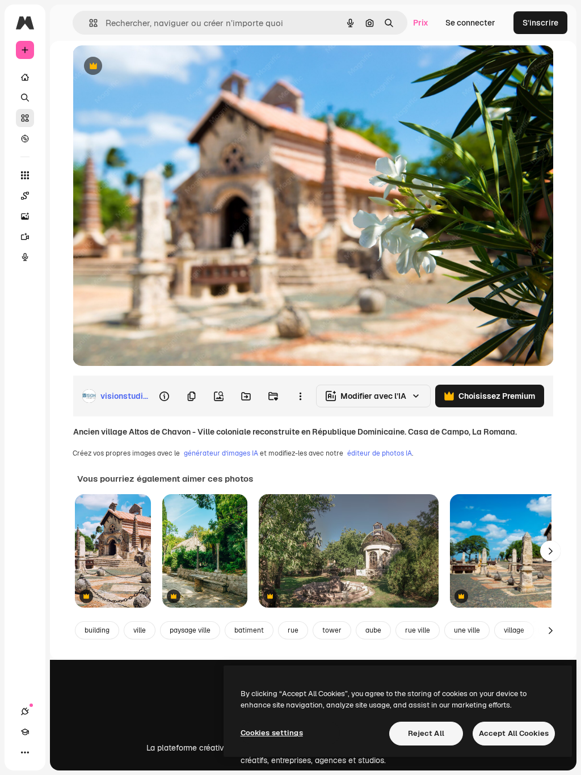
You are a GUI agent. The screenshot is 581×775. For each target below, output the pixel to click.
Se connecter (470, 23)
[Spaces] (25, 196)
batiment (249, 630)
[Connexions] (25, 711)
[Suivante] (550, 551)
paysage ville (190, 630)
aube (373, 630)
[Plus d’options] (300, 396)
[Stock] (25, 118)
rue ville (417, 630)
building (97, 630)
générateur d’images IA (221, 453)
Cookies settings (272, 733)
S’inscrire (540, 23)
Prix (420, 23)
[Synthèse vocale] (25, 257)
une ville (467, 630)
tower (332, 630)
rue (293, 630)
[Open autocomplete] (88, 23)
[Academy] (25, 732)
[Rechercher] (25, 98)
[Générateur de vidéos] (25, 237)
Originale (147, 66)
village (514, 630)
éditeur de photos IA (379, 453)
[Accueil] (25, 77)
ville (139, 630)
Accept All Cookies (514, 733)
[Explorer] (25, 138)
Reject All (426, 733)
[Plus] (25, 752)
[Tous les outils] (25, 175)
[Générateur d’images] (25, 216)
